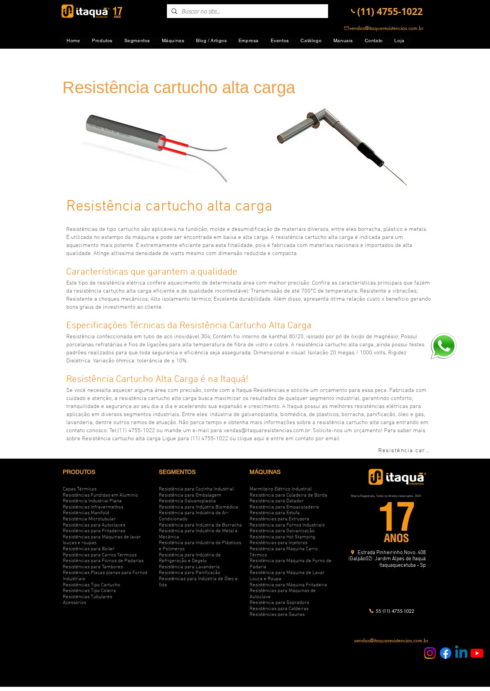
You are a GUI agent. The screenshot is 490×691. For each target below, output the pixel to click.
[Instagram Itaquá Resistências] (430, 653)
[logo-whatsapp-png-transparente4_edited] (443, 345)
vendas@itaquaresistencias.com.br (267, 430)
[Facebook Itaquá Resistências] (445, 653)
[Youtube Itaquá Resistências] (477, 653)
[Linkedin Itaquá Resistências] (461, 653)
